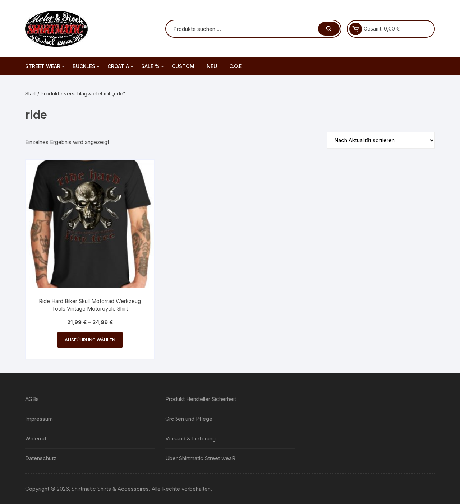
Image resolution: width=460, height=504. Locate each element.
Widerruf (36, 438)
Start (30, 93)
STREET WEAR (42, 66)
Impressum (39, 418)
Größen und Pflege (188, 418)
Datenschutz (40, 458)
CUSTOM (183, 66)
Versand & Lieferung (190, 438)
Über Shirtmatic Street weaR (200, 458)
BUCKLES (84, 66)
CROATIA (118, 66)
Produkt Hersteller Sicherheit (200, 399)
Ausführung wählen (90, 339)
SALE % (150, 66)
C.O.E (235, 66)
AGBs (32, 399)
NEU (212, 66)
